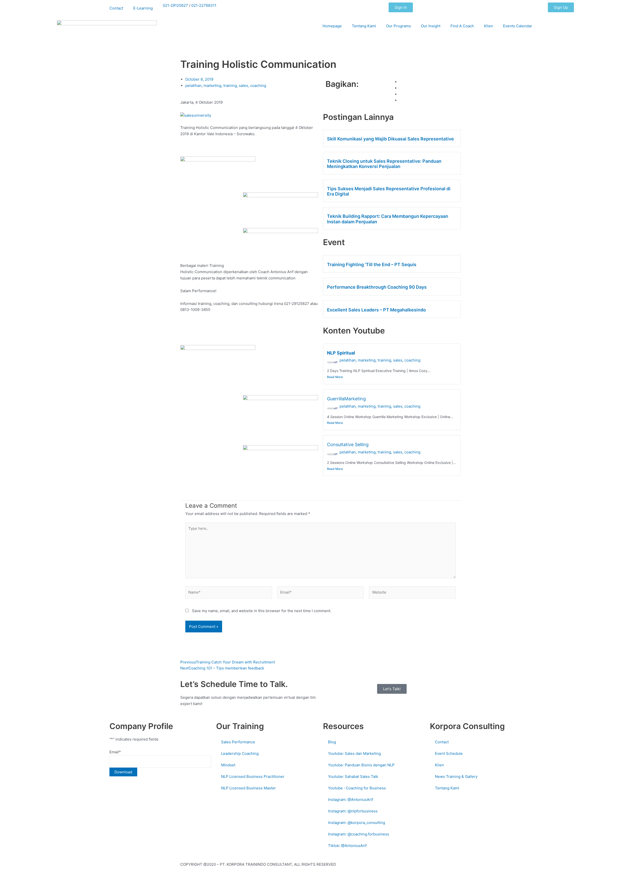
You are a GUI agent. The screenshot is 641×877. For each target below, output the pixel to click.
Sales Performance (238, 742)
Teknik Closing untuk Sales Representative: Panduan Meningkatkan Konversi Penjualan (384, 163)
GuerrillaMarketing (346, 398)
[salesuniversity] (195, 115)
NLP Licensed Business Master (248, 788)
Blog (332, 742)
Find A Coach (462, 26)
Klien (488, 26)
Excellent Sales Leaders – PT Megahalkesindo (376, 309)
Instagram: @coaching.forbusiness (358, 834)
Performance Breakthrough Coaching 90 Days (377, 287)
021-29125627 (175, 5)
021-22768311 (203, 5)
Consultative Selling (348, 444)
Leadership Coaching (240, 753)
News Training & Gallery (456, 776)
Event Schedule (449, 753)
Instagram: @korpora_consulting (356, 822)
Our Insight (430, 26)
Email (115, 752)
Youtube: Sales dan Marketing (354, 753)
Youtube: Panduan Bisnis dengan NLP (361, 765)
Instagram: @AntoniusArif (350, 799)
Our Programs (398, 26)
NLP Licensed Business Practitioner (252, 776)
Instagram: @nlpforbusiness (353, 811)
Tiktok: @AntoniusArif (347, 845)
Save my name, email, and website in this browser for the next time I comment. (261, 610)
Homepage (332, 26)
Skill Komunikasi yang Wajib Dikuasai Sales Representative (390, 138)
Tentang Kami (364, 26)
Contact (116, 8)
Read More (335, 377)
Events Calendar (517, 26)
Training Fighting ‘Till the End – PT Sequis (371, 264)
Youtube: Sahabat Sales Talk (353, 776)
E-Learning (143, 8)
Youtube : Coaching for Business (357, 788)
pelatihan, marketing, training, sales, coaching (380, 360)
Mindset (228, 765)
